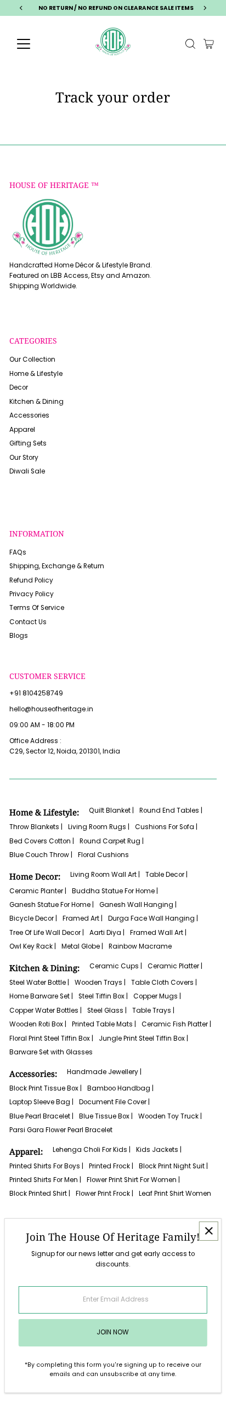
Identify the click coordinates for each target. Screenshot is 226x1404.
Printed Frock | (111, 1166)
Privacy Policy (31, 594)
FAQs (17, 552)
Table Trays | (153, 1010)
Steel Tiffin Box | (103, 996)
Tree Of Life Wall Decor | (46, 932)
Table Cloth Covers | (164, 982)
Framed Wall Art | (158, 932)
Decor (18, 387)
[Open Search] (190, 44)
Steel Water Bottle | (39, 982)
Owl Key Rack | (32, 946)
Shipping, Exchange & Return (56, 566)
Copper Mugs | (157, 996)
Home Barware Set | (41, 996)
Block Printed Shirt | (39, 1193)
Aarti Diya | (107, 932)
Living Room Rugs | (98, 827)
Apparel (22, 429)
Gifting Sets (28, 443)
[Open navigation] (33, 44)
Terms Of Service (36, 607)
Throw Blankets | (36, 827)
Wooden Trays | (100, 982)
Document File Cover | (114, 1102)
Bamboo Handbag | (120, 1088)
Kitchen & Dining (36, 401)
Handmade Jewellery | (104, 1072)
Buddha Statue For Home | (115, 891)
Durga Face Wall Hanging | (153, 918)
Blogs (18, 635)
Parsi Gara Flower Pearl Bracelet (60, 1130)
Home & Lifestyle (36, 373)
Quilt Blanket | (111, 810)
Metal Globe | (82, 946)
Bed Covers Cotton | (41, 841)
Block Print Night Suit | (173, 1166)
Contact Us (28, 622)
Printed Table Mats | (104, 1024)
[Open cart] (209, 44)
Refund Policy (31, 580)
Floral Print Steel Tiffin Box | (51, 1038)
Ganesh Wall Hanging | (138, 904)
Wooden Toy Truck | (170, 1116)
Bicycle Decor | (33, 918)
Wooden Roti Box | (37, 1024)
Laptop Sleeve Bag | (41, 1102)
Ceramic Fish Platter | (176, 1024)
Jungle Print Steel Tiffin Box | (143, 1038)
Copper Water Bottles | (45, 1010)
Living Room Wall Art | (105, 874)
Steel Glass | (107, 1010)
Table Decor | (166, 874)
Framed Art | (83, 918)
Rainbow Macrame (140, 946)
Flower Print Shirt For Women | (133, 1179)
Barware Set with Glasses (51, 1052)
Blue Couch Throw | (40, 855)
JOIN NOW (113, 1332)
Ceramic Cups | (115, 966)
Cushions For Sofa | (166, 827)
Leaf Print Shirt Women (175, 1193)
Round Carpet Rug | (112, 841)
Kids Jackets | (159, 1149)
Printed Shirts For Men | (45, 1179)
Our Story (23, 457)
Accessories (29, 415)
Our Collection (32, 359)
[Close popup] (208, 1231)
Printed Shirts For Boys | (46, 1166)
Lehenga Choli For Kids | (92, 1149)
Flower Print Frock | (104, 1193)
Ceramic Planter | (37, 891)
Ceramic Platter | (175, 966)
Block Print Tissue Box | (45, 1088)
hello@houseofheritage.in (51, 709)
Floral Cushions (103, 855)
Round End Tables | (170, 810)
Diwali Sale (27, 471)
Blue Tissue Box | (106, 1116)
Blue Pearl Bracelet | (41, 1116)
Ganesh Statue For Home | (51, 904)
